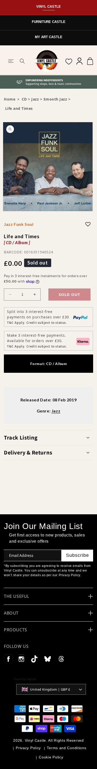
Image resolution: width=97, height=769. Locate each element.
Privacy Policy (28, 748)
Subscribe (77, 555)
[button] (11, 61)
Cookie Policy (51, 757)
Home (9, 99)
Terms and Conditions (66, 748)
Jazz (35, 99)
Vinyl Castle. (36, 740)
